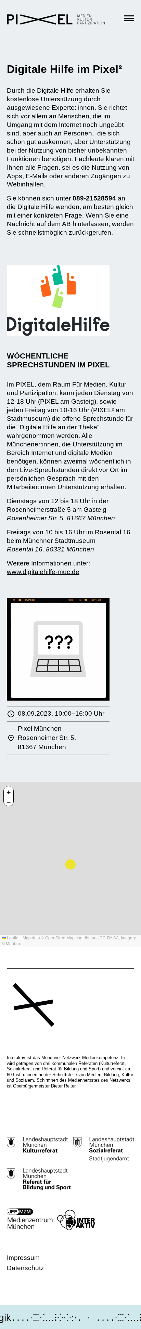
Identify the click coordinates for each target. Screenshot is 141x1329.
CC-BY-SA (109, 937)
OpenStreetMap (60, 937)
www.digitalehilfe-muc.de (43, 571)
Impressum (23, 1257)
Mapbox (13, 943)
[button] (8, 791)
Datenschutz (25, 1268)
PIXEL (25, 384)
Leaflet (13, 937)
